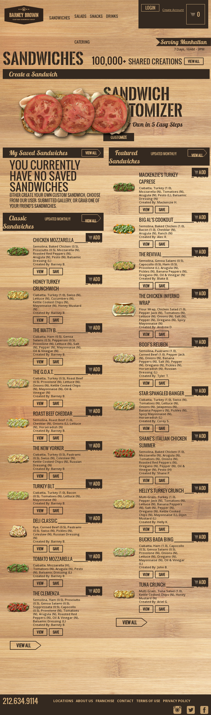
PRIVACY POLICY (176, 701)
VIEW (146, 209)
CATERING (82, 42)
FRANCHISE (105, 701)
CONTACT (125, 701)
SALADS (80, 16)
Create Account (173, 10)
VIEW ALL (194, 61)
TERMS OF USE (148, 701)
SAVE (162, 209)
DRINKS (112, 16)
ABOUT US (84, 701)
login (150, 8)
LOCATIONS (63, 701)
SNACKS (96, 16)
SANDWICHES (59, 18)
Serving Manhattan (183, 42)
